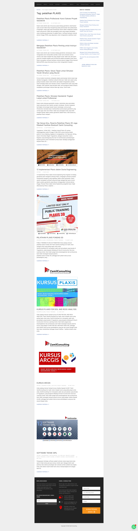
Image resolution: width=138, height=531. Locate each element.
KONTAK (98, 4)
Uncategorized (69, 456)
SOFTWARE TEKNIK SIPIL (47, 453)
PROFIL (45, 4)
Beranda (38, 9)
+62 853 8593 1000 (69, 499)
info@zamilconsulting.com (70, 503)
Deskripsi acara (41, 240)
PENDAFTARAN (84, 4)
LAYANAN (64, 4)
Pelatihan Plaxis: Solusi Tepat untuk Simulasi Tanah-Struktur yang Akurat (55, 72)
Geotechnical (53, 455)
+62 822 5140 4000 (69, 497)
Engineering (50, 240)
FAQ (78, 4)
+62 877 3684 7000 (69, 496)
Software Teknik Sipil (43, 23)
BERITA (71, 4)
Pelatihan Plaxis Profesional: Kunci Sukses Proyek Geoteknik (57, 20)
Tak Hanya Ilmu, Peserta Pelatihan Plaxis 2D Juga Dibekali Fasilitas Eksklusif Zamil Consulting (57, 124)
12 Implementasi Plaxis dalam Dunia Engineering (56, 169)
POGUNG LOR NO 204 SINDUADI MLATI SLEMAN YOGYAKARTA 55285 (70, 508)
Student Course (60, 456)
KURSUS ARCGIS (43, 383)
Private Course (70, 455)
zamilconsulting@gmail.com (70, 502)
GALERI (51, 4)
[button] (134, 527)
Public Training (58, 240)
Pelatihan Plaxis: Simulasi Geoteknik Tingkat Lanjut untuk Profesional (55, 97)
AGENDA (57, 4)
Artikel (39, 172)
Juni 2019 (54, 385)
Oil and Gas (61, 455)
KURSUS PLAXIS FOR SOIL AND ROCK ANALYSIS (56, 309)
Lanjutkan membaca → (43, 40)
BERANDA (39, 4)
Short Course (50, 456)
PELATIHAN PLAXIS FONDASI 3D (50, 238)
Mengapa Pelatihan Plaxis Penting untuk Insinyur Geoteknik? (57, 47)
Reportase (40, 127)
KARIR (92, 4)
